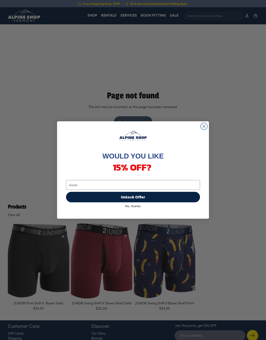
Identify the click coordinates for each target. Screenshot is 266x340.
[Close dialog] (204, 126)
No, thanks (133, 206)
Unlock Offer (133, 197)
